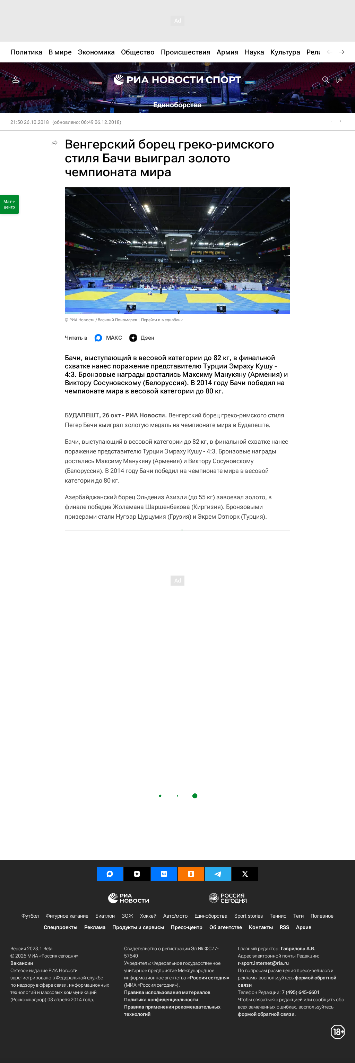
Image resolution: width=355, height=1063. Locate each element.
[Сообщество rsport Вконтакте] (164, 874)
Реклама (94, 927)
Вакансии (21, 963)
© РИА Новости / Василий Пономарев (101, 319)
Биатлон (105, 916)
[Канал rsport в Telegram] (218, 874)
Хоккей (148, 916)
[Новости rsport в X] (245, 874)
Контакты (261, 927)
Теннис (278, 916)
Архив (303, 927)
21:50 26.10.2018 (29, 122)
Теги (298, 916)
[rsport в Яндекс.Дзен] (137, 874)
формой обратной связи (266, 1014)
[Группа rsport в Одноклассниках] (191, 874)
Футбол (30, 916)
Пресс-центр (186, 927)
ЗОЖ (127, 916)
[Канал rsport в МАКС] (110, 874)
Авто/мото (175, 916)
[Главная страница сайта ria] (154, 79)
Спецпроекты (60, 927)
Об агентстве (225, 927)
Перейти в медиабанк (162, 319)
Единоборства (210, 916)
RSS (284, 927)
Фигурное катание (67, 916)
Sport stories (248, 916)
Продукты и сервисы (138, 927)
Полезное (322, 916)
